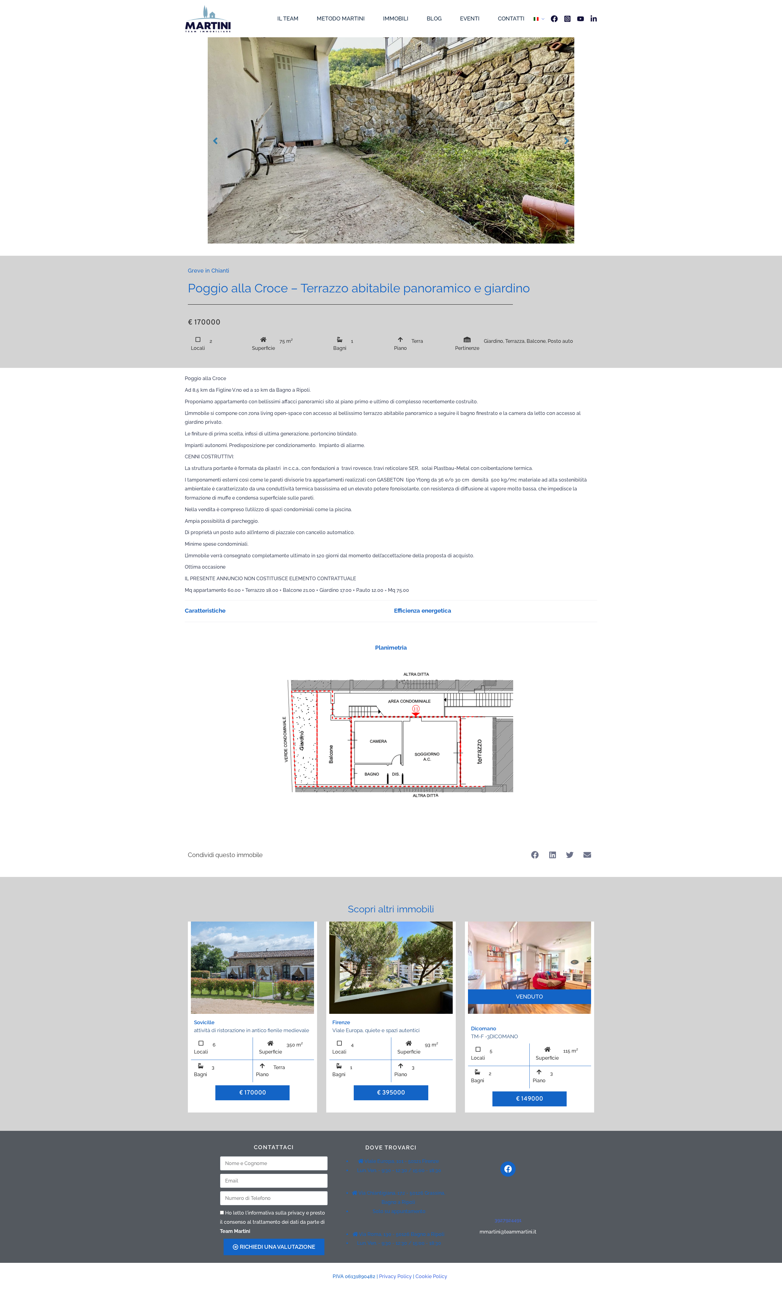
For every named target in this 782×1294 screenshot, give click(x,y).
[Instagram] (567, 18)
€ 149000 (529, 1099)
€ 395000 (391, 1093)
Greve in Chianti (208, 270)
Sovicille (204, 1022)
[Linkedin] (593, 18)
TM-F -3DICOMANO (494, 1036)
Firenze (341, 1022)
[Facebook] (554, 18)
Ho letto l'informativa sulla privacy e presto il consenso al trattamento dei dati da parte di (272, 1222)
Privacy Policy (395, 1276)
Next (567, 140)
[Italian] (539, 18)
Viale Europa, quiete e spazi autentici (376, 1030)
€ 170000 (252, 1093)
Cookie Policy (431, 1276)
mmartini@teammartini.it (508, 1232)
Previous (215, 140)
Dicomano (483, 1028)
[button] (535, 855)
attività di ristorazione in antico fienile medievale (251, 1030)
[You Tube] (580, 18)
